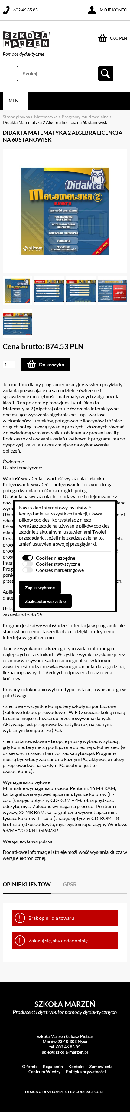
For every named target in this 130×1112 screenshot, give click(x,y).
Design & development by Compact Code (65, 1091)
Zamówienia (100, 1066)
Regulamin (53, 1066)
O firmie (29, 1066)
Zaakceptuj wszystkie (45, 600)
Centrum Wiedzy (44, 1071)
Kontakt (76, 1066)
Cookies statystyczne (58, 563)
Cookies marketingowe (60, 569)
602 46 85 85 (25, 9)
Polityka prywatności (86, 1071)
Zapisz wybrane (40, 587)
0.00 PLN (118, 38)
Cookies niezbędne (55, 557)
